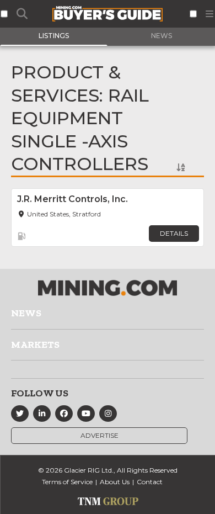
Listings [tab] (54, 35)
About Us (115, 482)
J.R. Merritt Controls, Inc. (72, 199)
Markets (35, 344)
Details (174, 233)
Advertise (99, 435)
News (26, 313)
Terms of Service (67, 482)
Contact (150, 482)
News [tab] (161, 35)
